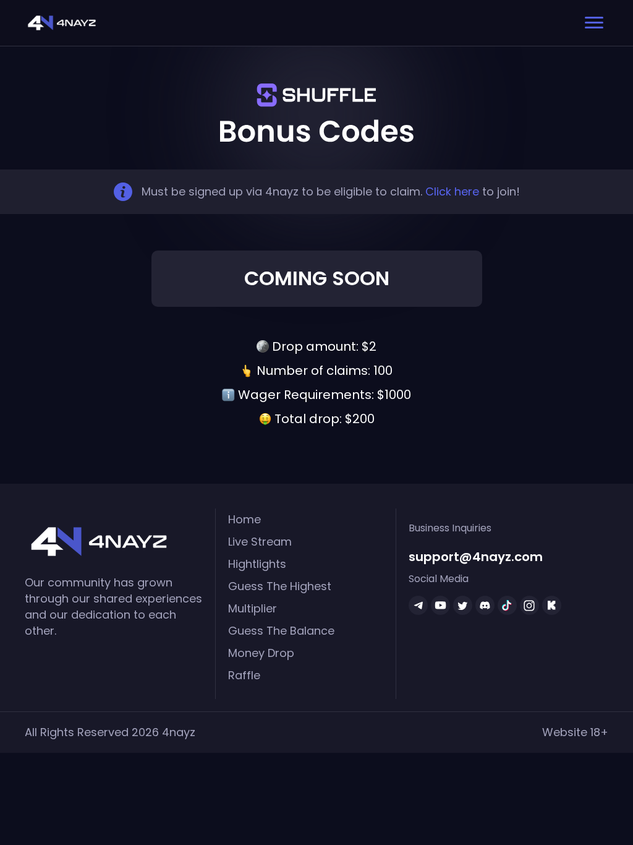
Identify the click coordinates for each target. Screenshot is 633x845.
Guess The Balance (281, 630)
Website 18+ (575, 732)
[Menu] (594, 22)
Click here (452, 191)
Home (244, 519)
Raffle (244, 675)
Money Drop (261, 653)
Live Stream (260, 541)
